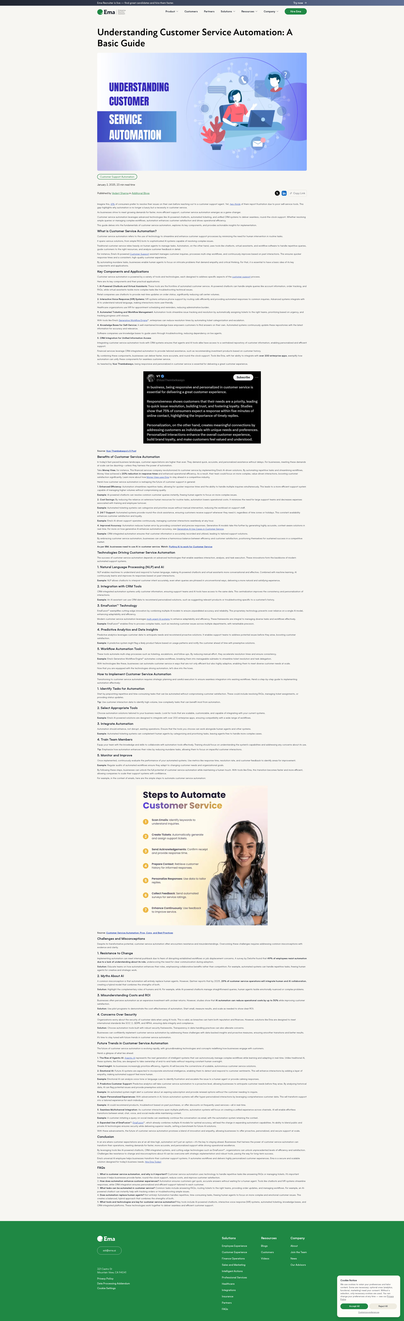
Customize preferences (368, 1312)
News (294, 1258)
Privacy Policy (105, 1278)
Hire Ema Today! (153, 1161)
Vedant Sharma (120, 193)
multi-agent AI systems (158, 619)
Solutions (229, 1238)
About (294, 1245)
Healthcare (228, 1283)
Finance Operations (233, 1258)
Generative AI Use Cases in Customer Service (200, 529)
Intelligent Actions (232, 1271)
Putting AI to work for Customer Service (190, 546)
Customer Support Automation (117, 176)
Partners (227, 1302)
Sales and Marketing (233, 1264)
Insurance (227, 1296)
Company (298, 1238)
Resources (269, 1238)
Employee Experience (234, 1245)
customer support (241, 276)
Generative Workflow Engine (133, 320)
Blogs (264, 1245)
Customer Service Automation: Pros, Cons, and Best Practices (139, 932)
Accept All (354, 1306)
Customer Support (139, 254)
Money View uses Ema (158, 477)
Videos (265, 1258)
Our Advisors (298, 1264)
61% (113, 204)
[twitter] (277, 193)
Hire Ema (295, 11)
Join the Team (299, 1252)
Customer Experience (234, 1252)
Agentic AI (130, 1057)
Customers (267, 1252)
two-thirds (235, 204)
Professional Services (234, 1277)
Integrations (229, 1290)
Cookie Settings (106, 1288)
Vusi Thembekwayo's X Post (121, 450)
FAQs (225, 1309)
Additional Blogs (141, 193)
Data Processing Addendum (113, 1283)
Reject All (383, 1306)
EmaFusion (138, 1122)
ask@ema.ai (109, 1250)
